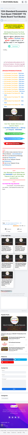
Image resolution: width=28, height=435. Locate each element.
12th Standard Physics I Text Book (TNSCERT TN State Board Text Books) (20, 265)
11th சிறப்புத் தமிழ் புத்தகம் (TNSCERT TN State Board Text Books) (13, 334)
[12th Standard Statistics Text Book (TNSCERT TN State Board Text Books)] (20, 241)
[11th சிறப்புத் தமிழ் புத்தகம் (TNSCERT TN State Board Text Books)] (14, 323)
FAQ (24, 432)
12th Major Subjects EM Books (9, 8)
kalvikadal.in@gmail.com (18, 26)
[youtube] (15, 417)
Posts (4, 424)
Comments (5, 425)
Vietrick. (26, 430)
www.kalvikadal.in (17, 154)
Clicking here (12, 157)
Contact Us (13, 432)
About (8, 432)
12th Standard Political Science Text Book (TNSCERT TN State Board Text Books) (7, 265)
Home (2, 8)
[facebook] (9, 417)
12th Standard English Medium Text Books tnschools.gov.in (17, 338)
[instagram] (18, 417)
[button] (2, 2)
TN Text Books (5, 398)
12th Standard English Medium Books (12, 223)
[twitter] (12, 417)
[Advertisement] (14, 204)
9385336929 (17, 27)
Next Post (24, 310)
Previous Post (5, 310)
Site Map (19, 432)
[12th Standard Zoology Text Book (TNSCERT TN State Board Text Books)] (7, 241)
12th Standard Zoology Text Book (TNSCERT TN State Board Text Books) (6, 248)
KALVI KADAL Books (10, 2)
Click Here (21, 73)
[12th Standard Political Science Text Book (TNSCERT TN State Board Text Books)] (7, 258)
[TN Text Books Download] (4, 344)
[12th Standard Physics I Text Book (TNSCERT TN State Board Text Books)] (20, 258)
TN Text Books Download (14, 342)
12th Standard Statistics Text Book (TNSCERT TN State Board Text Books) (20, 248)
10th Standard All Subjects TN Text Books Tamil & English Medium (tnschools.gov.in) (17, 349)
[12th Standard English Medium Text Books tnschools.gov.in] (4, 338)
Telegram (11, 130)
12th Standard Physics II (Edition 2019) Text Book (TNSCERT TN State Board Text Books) (7, 282)
